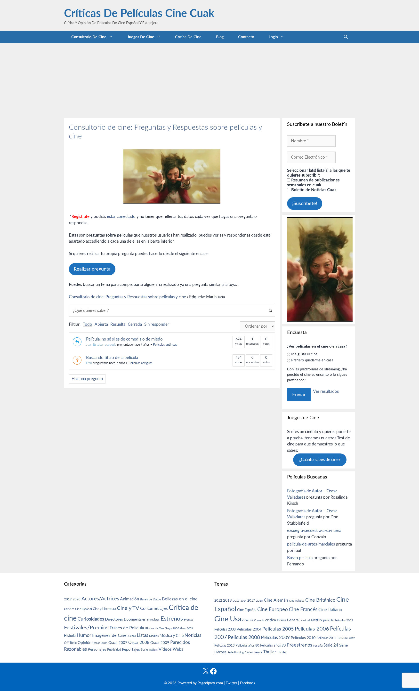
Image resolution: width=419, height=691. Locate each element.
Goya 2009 (186, 628)
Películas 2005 (278, 629)
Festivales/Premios (86, 627)
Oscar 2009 (159, 643)
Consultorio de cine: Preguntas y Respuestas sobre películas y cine (127, 297)
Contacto (246, 37)
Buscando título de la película (112, 358)
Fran (89, 363)
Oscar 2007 (117, 643)
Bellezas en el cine (180, 599)
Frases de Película (127, 628)
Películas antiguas (165, 344)
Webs (178, 649)
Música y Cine (172, 636)
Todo (87, 324)
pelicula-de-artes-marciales (311, 544)
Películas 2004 (249, 629)
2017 (251, 600)
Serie (144, 649)
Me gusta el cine (304, 354)
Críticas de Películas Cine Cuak (139, 13)
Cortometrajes (154, 608)
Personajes (97, 649)
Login (273, 37)
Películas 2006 (312, 628)
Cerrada (135, 324)
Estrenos (172, 619)
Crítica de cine (188, 37)
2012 (218, 600)
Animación (129, 599)
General (293, 620)
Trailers (153, 649)
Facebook (247, 683)
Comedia (259, 620)
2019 (68, 599)
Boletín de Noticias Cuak (313, 190)
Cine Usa (227, 619)
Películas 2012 (346, 638)
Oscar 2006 (99, 642)
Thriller (269, 652)
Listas (142, 635)
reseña (317, 645)
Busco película (300, 558)
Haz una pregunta (87, 379)
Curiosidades (91, 619)
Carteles (69, 608)
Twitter (231, 683)
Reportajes (131, 649)
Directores (114, 619)
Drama (281, 620)
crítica (270, 620)
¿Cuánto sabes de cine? (319, 460)
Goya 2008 (172, 628)
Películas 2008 (244, 637)
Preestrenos (299, 645)
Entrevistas (153, 619)
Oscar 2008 (138, 642)
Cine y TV (128, 608)
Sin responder (156, 324)
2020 (77, 599)
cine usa (247, 620)
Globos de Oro (154, 628)
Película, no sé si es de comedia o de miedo (124, 339)
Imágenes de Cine (109, 635)
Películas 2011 (326, 638)
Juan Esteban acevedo (101, 344)
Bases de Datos (150, 599)
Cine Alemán (276, 600)
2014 (243, 600)
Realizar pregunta (92, 269)
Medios (154, 636)
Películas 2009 (275, 637)
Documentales (134, 619)
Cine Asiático (296, 600)
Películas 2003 (225, 629)
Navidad (305, 620)
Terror (258, 652)
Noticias (193, 635)
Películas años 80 (247, 645)
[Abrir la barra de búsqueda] (346, 37)
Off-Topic (70, 643)
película (328, 620)
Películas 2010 (303, 638)
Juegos (132, 636)
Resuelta (117, 324)
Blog (220, 37)
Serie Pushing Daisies (240, 652)
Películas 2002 (343, 620)
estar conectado (121, 216)
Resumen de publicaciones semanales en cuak (313, 182)
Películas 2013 (224, 645)
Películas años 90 (273, 645)
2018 (259, 600)
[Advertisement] (209, 79)
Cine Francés (303, 609)
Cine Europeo (272, 609)
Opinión (84, 643)
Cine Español (83, 609)
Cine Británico (320, 600)
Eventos (188, 619)
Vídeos (165, 649)
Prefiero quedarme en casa (312, 360)
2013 (227, 600)
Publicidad (114, 649)
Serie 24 (330, 645)
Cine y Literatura (104, 609)
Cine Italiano (330, 609)
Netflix (316, 620)
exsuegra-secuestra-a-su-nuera (314, 531)
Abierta (101, 324)
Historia (70, 636)
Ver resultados (326, 391)
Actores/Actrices (100, 598)
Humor (84, 635)
